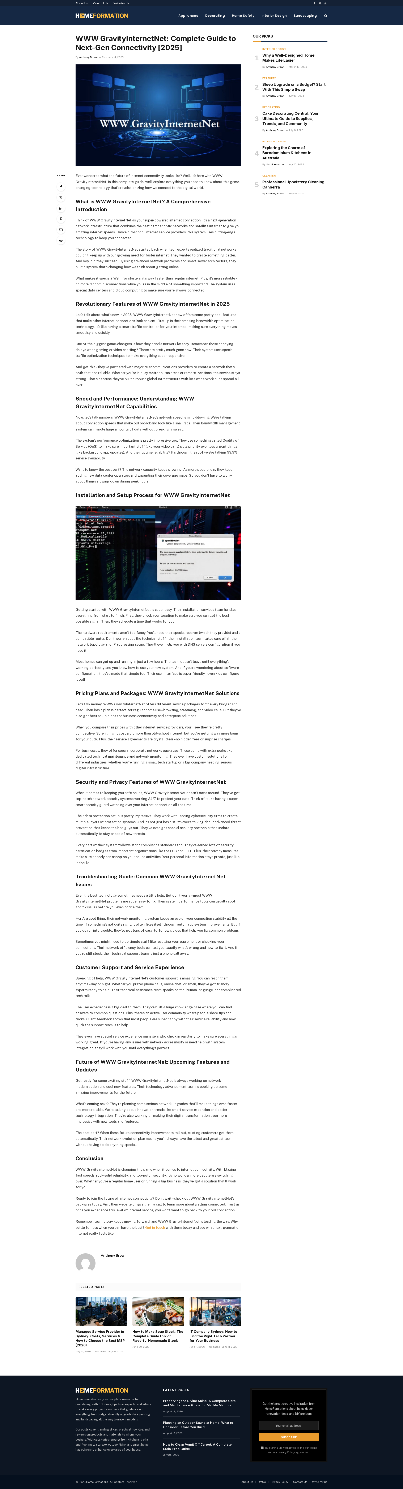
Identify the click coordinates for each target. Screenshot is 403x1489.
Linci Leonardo (275, 164)
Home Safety (243, 15)
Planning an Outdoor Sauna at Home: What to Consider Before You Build (198, 1425)
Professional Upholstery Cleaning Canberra (293, 184)
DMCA (262, 1482)
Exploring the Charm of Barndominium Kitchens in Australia (286, 153)
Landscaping (305, 15)
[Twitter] (61, 197)
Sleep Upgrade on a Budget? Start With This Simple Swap (294, 87)
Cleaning (269, 175)
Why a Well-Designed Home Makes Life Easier (288, 57)
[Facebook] (61, 187)
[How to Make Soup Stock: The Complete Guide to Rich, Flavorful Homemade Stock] (158, 1311)
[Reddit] (61, 240)
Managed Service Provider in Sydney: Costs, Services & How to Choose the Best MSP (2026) (100, 1338)
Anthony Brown (88, 57)
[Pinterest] (61, 219)
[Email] (61, 229)
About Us (82, 3)
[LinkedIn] (61, 208)
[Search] (325, 16)
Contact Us (100, 3)
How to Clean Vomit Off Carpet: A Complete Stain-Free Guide (197, 1446)
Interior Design (274, 15)
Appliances (188, 15)
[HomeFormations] (102, 15)
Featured (269, 78)
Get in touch (155, 1227)
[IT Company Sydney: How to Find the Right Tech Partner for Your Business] (215, 1311)
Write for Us (121, 3)
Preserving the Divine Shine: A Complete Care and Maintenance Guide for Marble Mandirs (199, 1403)
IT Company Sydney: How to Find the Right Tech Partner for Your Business (213, 1336)
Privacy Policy (286, 1452)
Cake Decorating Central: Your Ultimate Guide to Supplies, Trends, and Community (290, 118)
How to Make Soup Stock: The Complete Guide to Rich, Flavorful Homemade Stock (157, 1336)
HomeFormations (97, 1482)
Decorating (215, 15)
